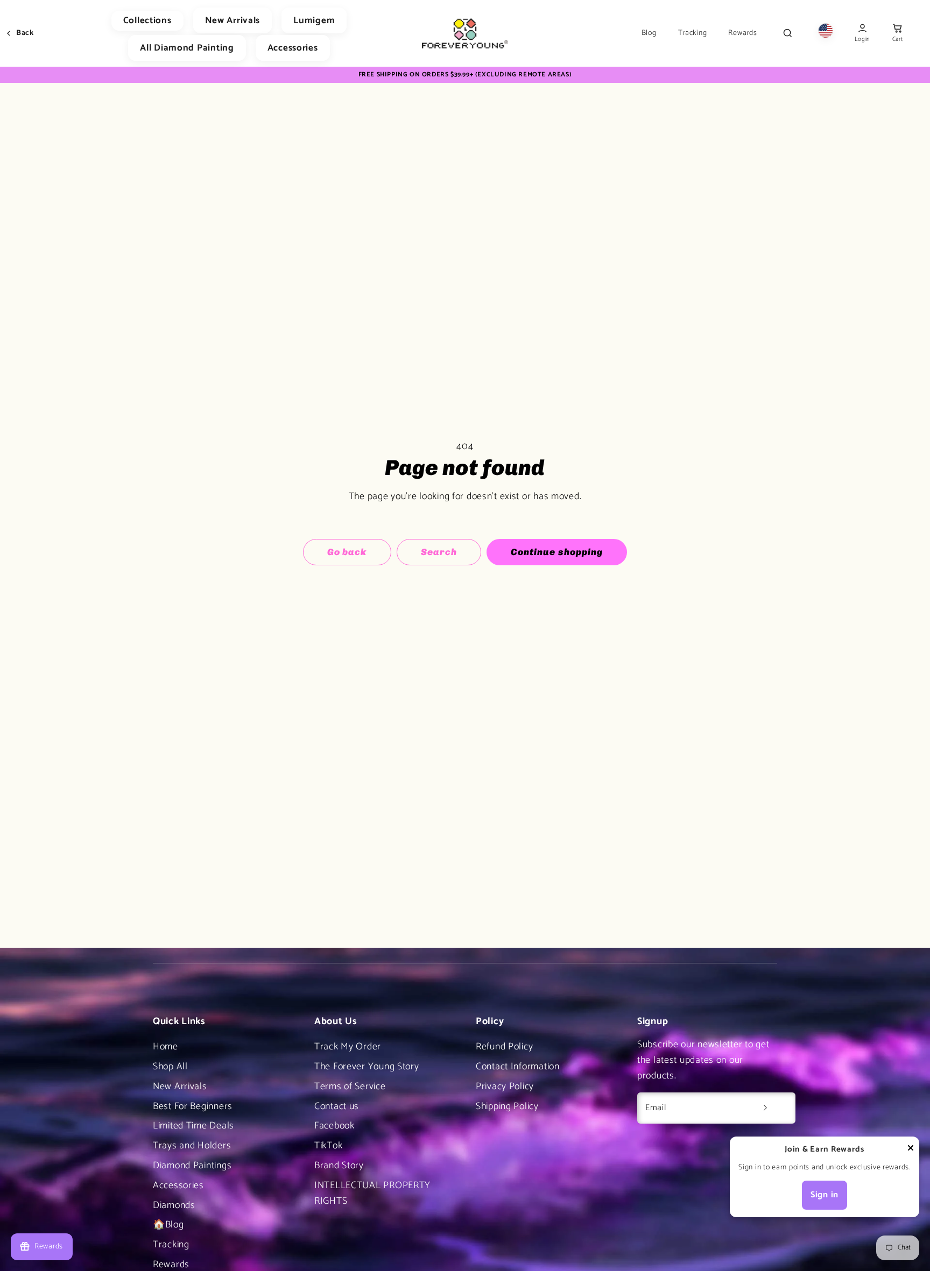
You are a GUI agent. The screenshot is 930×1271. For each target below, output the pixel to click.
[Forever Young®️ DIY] (465, 33)
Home (165, 1047)
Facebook (334, 1126)
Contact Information (518, 1067)
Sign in (825, 1195)
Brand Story (339, 1166)
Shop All (170, 1067)
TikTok (328, 1146)
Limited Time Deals (193, 1126)
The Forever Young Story (366, 1067)
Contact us (336, 1106)
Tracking (692, 33)
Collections (147, 20)
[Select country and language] (825, 33)
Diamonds (174, 1205)
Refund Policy (504, 1047)
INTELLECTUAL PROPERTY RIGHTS (372, 1193)
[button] (897, 34)
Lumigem (314, 20)
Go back (347, 551)
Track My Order (347, 1047)
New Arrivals (232, 20)
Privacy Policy (505, 1086)
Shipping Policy (507, 1106)
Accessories (292, 47)
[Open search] (787, 33)
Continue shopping (556, 551)
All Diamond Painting (187, 47)
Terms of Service (350, 1086)
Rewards (742, 33)
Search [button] (439, 551)
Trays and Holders (192, 1146)
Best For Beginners (192, 1106)
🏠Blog (168, 1225)
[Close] (910, 1150)
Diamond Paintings (192, 1166)
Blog (649, 33)
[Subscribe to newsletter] (765, 1108)
